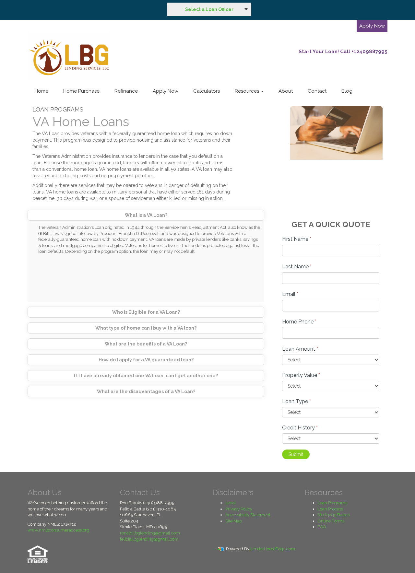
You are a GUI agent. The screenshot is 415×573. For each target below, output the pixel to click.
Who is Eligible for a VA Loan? (146, 312)
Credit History (300, 428)
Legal (230, 502)
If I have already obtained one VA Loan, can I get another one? (146, 375)
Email (290, 294)
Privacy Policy (238, 509)
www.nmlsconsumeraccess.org (58, 530)
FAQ (322, 526)
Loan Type (296, 401)
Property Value (301, 375)
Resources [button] (247, 91)
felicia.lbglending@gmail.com (149, 539)
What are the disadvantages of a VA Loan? (146, 391)
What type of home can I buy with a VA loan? (145, 328)
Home (41, 91)
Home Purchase (81, 91)
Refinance (126, 91)
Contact (317, 91)
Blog (346, 91)
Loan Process (330, 509)
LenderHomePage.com (272, 549)
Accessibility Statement (247, 514)
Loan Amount (300, 349)
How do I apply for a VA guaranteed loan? (146, 359)
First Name (296, 239)
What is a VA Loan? (146, 215)
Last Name (297, 266)
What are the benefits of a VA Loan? (146, 343)
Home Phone (299, 322)
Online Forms (331, 521)
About (286, 91)
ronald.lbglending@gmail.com (150, 533)
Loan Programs (332, 502)
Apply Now (372, 26)
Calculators (206, 91)
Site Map (233, 521)
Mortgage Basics (334, 514)
